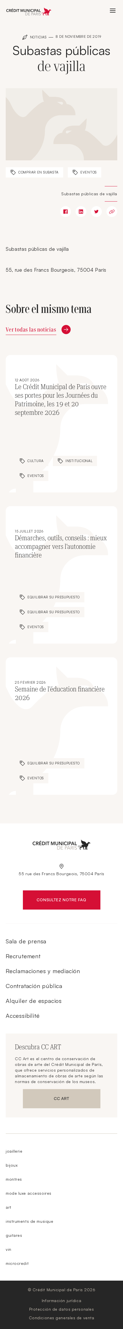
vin (8, 1249)
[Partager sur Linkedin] (81, 211)
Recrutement (23, 956)
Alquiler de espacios (34, 1000)
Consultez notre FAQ (68, 901)
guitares (14, 1235)
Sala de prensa (26, 941)
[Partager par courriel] (111, 211)
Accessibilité (22, 1015)
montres (14, 1179)
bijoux (11, 1165)
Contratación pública (34, 985)
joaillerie (14, 1151)
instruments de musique (29, 1221)
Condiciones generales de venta (61, 1317)
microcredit (17, 1263)
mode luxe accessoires (28, 1193)
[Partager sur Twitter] (96, 211)
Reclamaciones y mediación (43, 971)
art (8, 1207)
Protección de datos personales (61, 1309)
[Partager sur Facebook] (65, 211)
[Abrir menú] (112, 10)
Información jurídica (61, 1300)
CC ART (77, 1099)
